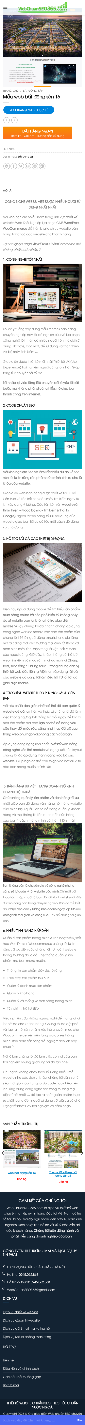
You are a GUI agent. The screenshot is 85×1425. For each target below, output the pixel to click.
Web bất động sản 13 (22, 1172)
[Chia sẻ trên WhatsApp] (6, 166)
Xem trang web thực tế (28, 110)
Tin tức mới (11, 1385)
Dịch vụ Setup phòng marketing (27, 1336)
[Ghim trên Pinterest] (35, 166)
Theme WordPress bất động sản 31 (63, 1173)
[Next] (81, 1161)
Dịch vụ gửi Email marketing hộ (26, 1328)
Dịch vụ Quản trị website (21, 1320)
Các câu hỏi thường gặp (22, 1376)
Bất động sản (33, 90)
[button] (5, 7)
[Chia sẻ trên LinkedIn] (42, 166)
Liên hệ (8, 1360)
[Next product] (6, 120)
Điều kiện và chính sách (21, 1368)
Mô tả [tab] (7, 190)
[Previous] (3, 1161)
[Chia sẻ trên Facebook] (13, 166)
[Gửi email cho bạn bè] (28, 166)
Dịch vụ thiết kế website (20, 1312)
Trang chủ (11, 90)
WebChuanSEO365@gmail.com (31, 1289)
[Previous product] (14, 120)
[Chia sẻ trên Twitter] (21, 166)
